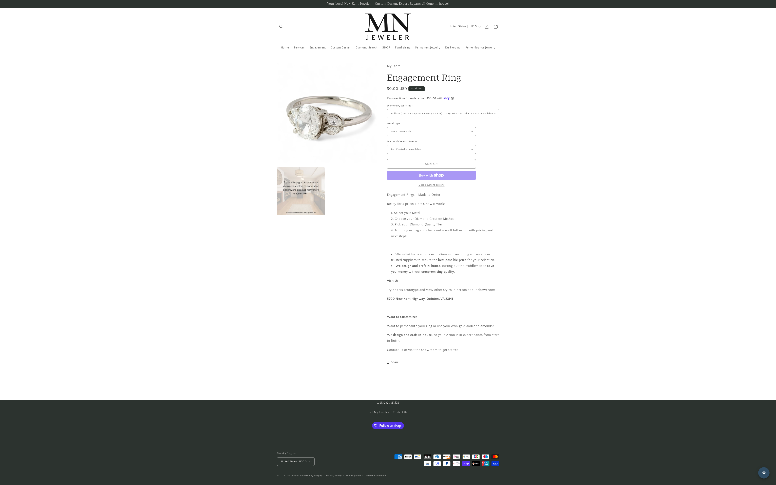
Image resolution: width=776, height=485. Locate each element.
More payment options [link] (432, 185)
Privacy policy (334, 475)
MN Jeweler (293, 475)
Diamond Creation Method (402, 141)
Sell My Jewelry (379, 412)
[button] (281, 26)
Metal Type (393, 123)
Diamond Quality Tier (399, 105)
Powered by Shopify (311, 475)
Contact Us (400, 412)
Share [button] (395, 362)
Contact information (375, 475)
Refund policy (353, 475)
